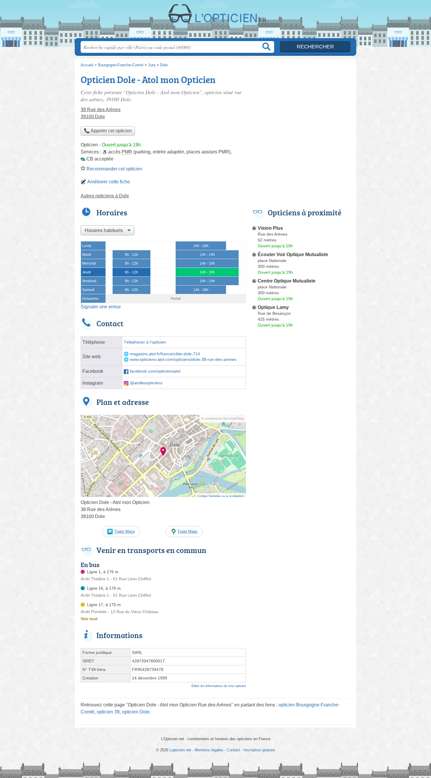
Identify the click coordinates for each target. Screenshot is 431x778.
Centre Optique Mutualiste (286, 280)
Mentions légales (209, 750)
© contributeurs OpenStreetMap (222, 418)
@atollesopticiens (146, 383)
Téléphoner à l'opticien (145, 342)
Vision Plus (270, 228)
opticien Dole (136, 711)
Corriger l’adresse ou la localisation (220, 496)
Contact (233, 750)
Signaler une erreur (101, 306)
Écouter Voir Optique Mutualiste (293, 254)
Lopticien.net (215, 21)
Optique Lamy (273, 307)
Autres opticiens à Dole (105, 195)
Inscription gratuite (259, 750)
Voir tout (89, 618)
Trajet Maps (187, 531)
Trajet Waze (124, 531)
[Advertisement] (301, 466)
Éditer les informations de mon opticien (218, 686)
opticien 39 (108, 711)
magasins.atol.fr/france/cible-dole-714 (165, 354)
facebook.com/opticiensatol (155, 371)
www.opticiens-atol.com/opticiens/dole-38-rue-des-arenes (183, 359)
